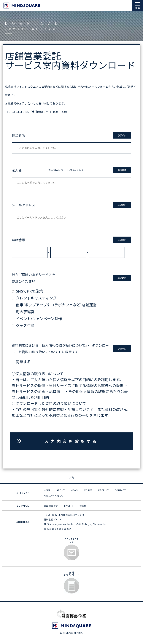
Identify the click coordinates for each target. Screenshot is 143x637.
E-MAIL (71, 552)
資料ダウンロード (71, 586)
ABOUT (61, 490)
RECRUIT (103, 490)
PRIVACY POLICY (53, 496)
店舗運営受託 (51, 506)
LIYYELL (68, 506)
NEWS (74, 490)
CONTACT (120, 490)
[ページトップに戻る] (71, 477)
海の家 (83, 506)
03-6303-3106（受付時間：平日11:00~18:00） (40, 112)
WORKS (88, 490)
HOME (47, 490)
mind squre (21, 5)
